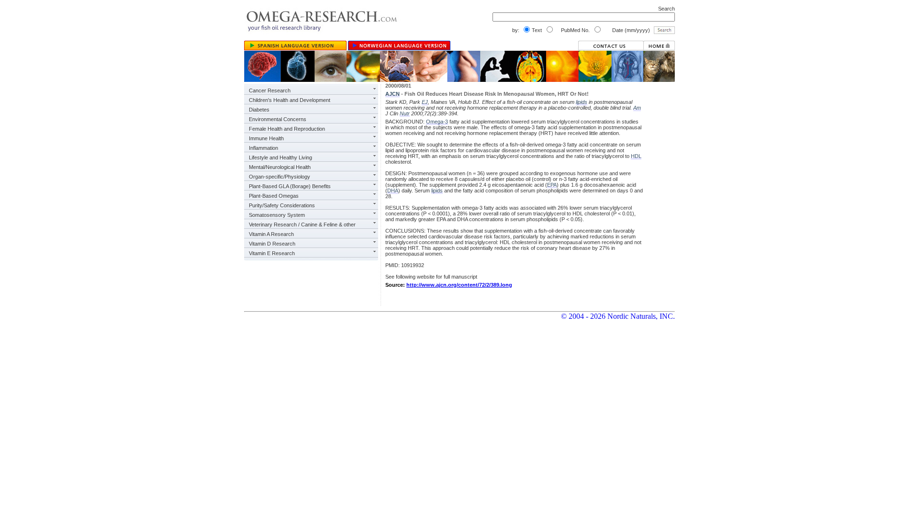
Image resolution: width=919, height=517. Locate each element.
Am (637, 108)
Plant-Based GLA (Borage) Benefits (290, 186)
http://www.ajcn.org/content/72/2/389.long (459, 285)
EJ (425, 102)
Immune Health (266, 138)
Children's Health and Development (289, 100)
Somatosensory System (277, 215)
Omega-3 (437, 121)
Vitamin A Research (271, 234)
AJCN (392, 94)
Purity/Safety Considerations (282, 205)
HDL (636, 156)
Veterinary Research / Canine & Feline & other (302, 224)
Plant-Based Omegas (274, 196)
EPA (552, 185)
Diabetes (259, 109)
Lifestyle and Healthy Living (280, 157)
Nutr (405, 113)
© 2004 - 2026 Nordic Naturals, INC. (618, 316)
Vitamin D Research (272, 244)
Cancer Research (270, 90)
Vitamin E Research (272, 253)
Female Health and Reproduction (287, 129)
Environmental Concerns (277, 119)
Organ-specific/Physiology (279, 177)
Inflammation (263, 148)
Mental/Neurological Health (280, 167)
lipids (581, 102)
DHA (392, 190)
